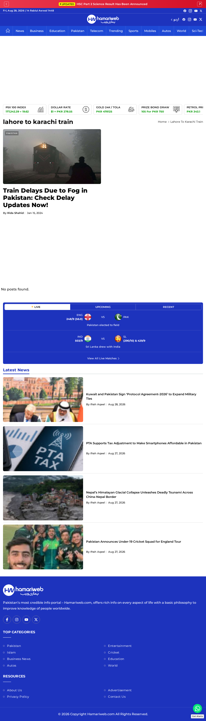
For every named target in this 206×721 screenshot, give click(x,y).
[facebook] (185, 10)
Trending (116, 31)
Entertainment (120, 646)
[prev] (6, 4)
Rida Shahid (15, 212)
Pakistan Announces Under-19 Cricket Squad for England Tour (133, 541)
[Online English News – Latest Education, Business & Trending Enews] (103, 20)
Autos (166, 31)
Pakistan (77, 31)
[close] (200, 4)
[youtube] (196, 10)
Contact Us (117, 697)
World (181, 31)
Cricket (113, 652)
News (20, 31)
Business (37, 31)
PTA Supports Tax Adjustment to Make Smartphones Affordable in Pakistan (144, 443)
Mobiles (150, 31)
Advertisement (120, 690)
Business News (19, 659)
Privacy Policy (18, 697)
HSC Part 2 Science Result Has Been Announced (104, 4)
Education (57, 31)
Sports (133, 31)
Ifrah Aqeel (97, 404)
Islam (11, 652)
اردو (176, 20)
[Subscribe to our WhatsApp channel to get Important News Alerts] (197, 708)
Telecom (96, 31)
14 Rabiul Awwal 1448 (40, 10)
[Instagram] (190, 10)
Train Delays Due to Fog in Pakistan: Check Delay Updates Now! (45, 198)
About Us (14, 690)
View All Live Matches (102, 358)
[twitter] (201, 10)
